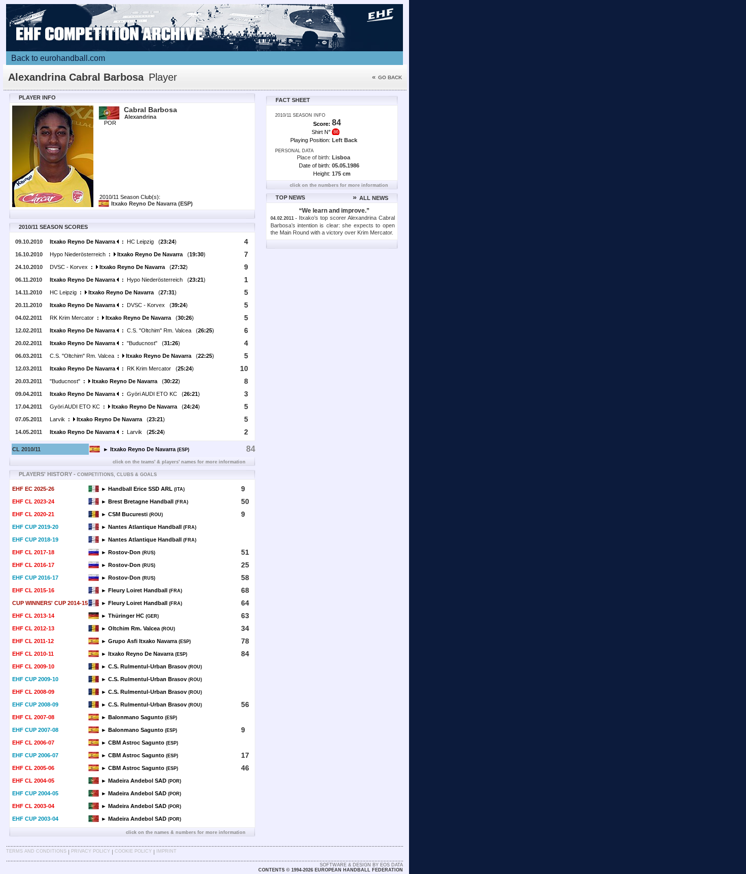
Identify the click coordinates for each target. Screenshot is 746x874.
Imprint (166, 851)
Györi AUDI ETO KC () (125, 394)
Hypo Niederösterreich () (128, 254)
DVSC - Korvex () (119, 267)
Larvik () (107, 419)
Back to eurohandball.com (58, 58)
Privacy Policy (90, 851)
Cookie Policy (133, 851)
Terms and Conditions (36, 851)
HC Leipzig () (113, 242)
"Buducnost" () (115, 343)
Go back (387, 77)
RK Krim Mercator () (122, 318)
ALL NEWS (370, 198)
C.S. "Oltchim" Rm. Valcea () (132, 330)
